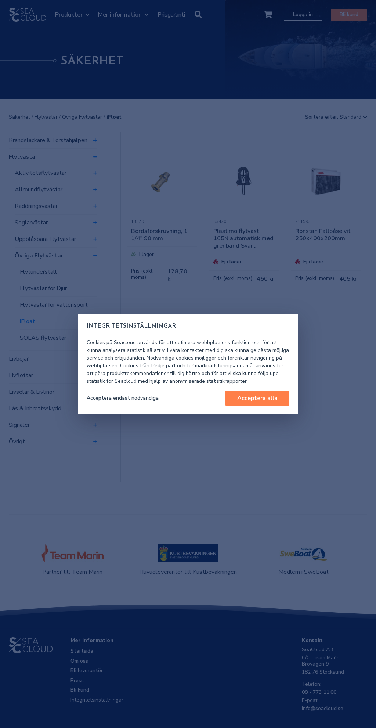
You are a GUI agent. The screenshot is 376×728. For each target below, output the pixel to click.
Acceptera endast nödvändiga (123, 397)
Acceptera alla (257, 398)
